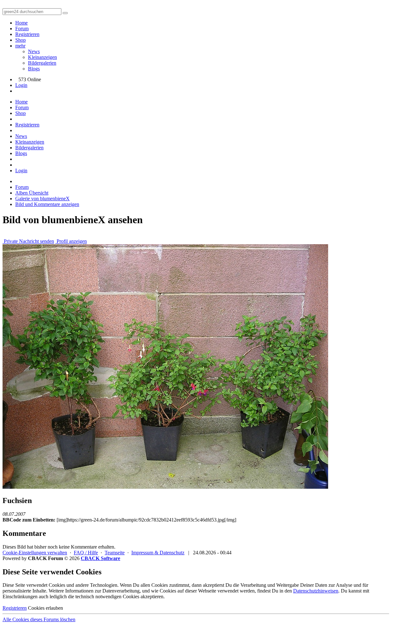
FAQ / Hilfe (86, 552)
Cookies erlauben (45, 608)
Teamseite (115, 552)
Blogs (34, 68)
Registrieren (27, 34)
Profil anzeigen (71, 241)
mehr (20, 45)
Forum (22, 28)
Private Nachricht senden (28, 241)
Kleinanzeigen (42, 57)
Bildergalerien (42, 63)
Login (21, 85)
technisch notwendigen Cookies (107, 596)
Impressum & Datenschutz (157, 552)
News (34, 51)
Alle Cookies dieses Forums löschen (39, 619)
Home (21, 22)
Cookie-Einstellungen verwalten (35, 552)
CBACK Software (100, 558)
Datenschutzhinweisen (315, 590)
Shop (20, 40)
